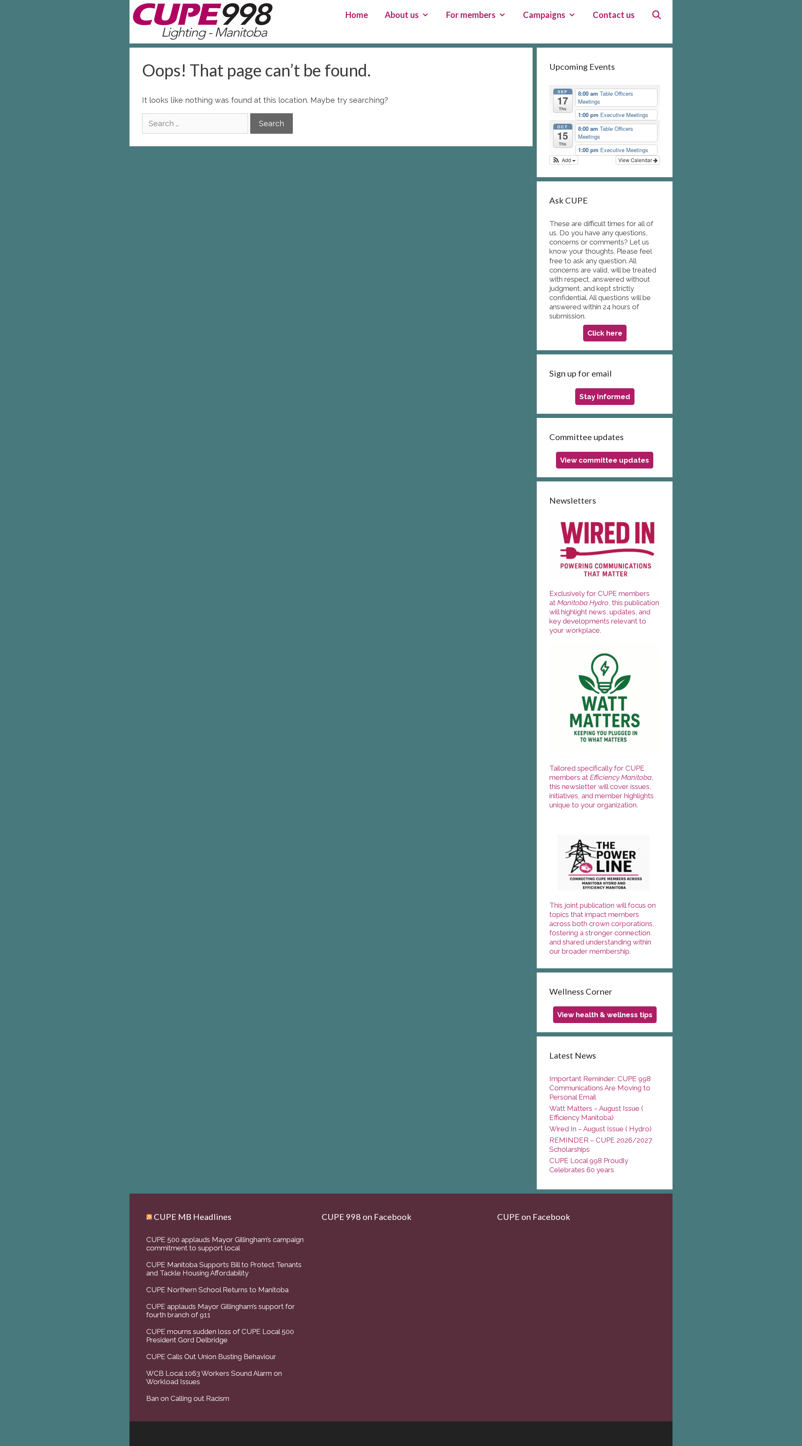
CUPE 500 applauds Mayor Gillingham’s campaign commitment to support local (225, 1243)
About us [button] (402, 15)
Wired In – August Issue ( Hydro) (600, 1129)
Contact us (613, 15)
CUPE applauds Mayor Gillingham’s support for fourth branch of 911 (220, 1310)
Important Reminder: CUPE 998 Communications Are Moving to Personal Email (600, 1087)
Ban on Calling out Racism (187, 1398)
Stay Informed (604, 396)
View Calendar (635, 159)
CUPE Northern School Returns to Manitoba (217, 1290)
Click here (604, 333)
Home (356, 15)
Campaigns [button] (544, 15)
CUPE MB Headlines (192, 1217)
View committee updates (604, 460)
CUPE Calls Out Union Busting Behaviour (211, 1356)
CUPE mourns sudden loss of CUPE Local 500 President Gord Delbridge (220, 1335)
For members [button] (470, 15)
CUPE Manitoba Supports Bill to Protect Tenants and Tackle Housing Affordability (224, 1268)
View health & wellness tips (604, 1015)
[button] (564, 160)
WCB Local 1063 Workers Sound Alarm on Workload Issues (214, 1377)
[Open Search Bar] (656, 14)
